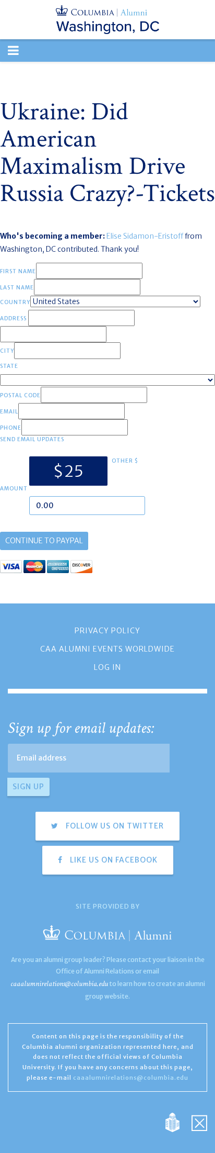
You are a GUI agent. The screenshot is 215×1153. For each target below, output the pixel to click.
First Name (18, 271)
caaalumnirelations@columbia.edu (59, 984)
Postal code (20, 395)
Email (9, 411)
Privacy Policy (107, 630)
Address (13, 318)
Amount (14, 488)
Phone (10, 427)
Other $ (125, 460)
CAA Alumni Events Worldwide (107, 649)
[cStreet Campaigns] (199, 1121)
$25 (68, 471)
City (7, 351)
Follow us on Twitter (114, 826)
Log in (107, 667)
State (9, 366)
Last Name (17, 287)
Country (15, 302)
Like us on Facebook (113, 860)
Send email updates (32, 439)
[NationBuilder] (177, 1121)
